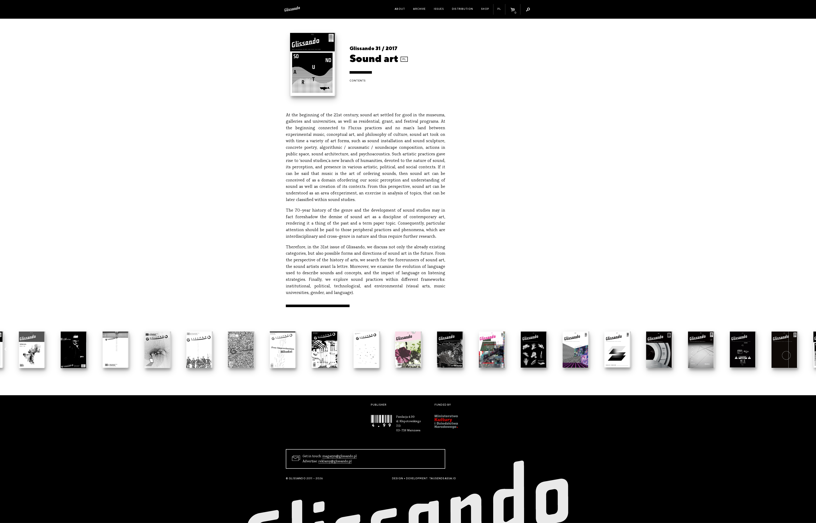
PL (499, 8)
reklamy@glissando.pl (335, 461)
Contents (358, 80)
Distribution (462, 8)
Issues (439, 8)
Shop (485, 8)
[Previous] (6, 350)
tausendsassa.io (442, 478)
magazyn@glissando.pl (339, 456)
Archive (419, 8)
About (400, 8)
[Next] (809, 350)
